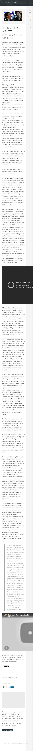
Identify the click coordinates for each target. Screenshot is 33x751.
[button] (4, 688)
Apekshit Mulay (9, 3)
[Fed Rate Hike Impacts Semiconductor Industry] (13, 20)
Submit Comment (7, 730)
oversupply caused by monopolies (12, 430)
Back (29, 25)
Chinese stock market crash (14, 178)
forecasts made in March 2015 (11, 63)
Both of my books (13, 162)
